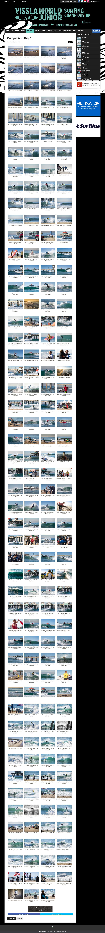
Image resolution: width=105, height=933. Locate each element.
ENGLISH (92, 1)
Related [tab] (19, 918)
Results (23, 31)
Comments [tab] (11, 918)
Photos (29, 31)
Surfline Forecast (65, 31)
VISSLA (44, 31)
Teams (50, 31)
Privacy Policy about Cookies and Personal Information (52, 931)
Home (7, 31)
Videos (37, 31)
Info (55, 31)
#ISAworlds (73, 1)
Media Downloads (78, 31)
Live (12, 31)
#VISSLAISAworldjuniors (66, 1)
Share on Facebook (24, 914)
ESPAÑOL (97, 1)
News (17, 31)
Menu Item (95, 32)
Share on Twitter (56, 914)
